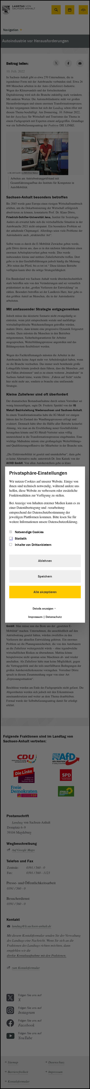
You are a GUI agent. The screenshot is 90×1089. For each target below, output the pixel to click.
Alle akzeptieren (45, 592)
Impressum (35, 617)
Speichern (45, 576)
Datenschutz (54, 617)
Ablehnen (45, 561)
